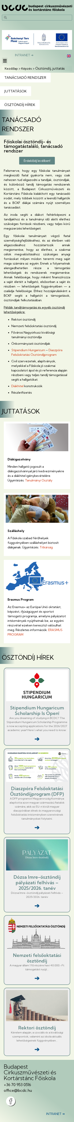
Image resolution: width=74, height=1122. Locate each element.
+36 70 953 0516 (17, 1084)
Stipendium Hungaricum (28, 350)
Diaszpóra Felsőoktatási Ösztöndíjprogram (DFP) (37, 791)
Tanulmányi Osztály (38, 480)
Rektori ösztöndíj (37, 1028)
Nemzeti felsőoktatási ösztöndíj (37, 958)
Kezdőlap (11, 68)
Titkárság (46, 547)
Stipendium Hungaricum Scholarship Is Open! (37, 710)
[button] (5, 61)
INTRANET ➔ (24, 55)
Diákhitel (17, 386)
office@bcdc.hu (18, 1090)
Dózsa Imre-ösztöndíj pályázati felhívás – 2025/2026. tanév (37, 882)
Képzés (26, 68)
